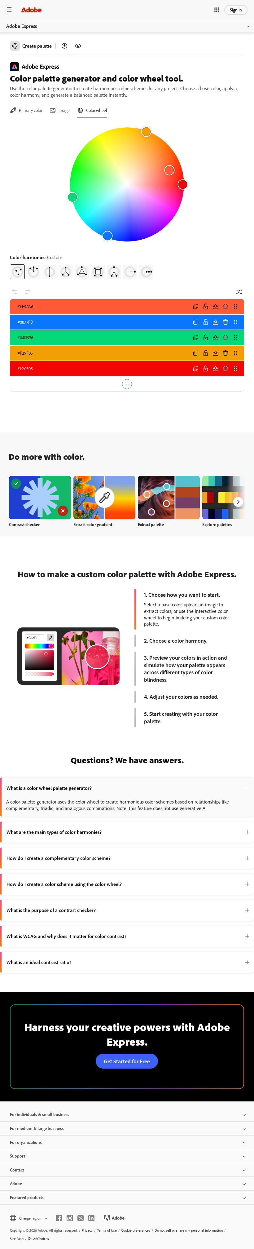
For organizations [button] (26, 1142)
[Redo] (27, 292)
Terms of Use (107, 1230)
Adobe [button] (16, 1183)
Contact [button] (17, 1169)
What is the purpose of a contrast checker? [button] (51, 910)
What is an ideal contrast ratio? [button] (39, 962)
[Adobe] (31, 10)
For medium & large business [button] (37, 1128)
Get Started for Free (127, 1061)
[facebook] (59, 1218)
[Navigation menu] (9, 10)
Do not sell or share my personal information (189, 1230)
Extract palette (151, 524)
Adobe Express (21, 26)
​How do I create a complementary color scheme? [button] (59, 858)
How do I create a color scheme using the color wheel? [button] (64, 884)
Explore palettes (217, 524)
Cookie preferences (135, 1230)
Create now (40, 497)
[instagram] (70, 1218)
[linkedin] (91, 1218)
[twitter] (80, 1218)
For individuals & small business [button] (39, 1114)
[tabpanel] (127, 200)
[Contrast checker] (64, 46)
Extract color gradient (92, 524)
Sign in (236, 9)
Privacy (87, 1230)
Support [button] (17, 1155)
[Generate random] (239, 292)
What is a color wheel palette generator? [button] (49, 788)
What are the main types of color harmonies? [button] (54, 832)
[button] (217, 10)
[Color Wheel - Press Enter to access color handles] (127, 184)
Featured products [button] (27, 1197)
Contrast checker (24, 524)
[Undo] (15, 292)
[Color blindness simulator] (78, 46)
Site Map (17, 1238)
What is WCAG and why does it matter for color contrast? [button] (66, 936)
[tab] (26, 110)
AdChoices (41, 1238)
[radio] (17, 271)
